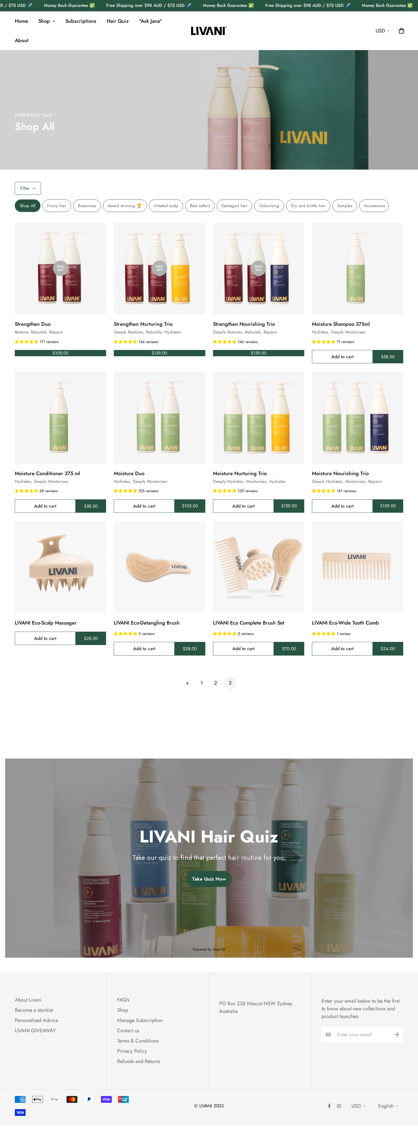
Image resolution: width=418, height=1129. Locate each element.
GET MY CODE (154, 606)
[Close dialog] (310, 505)
